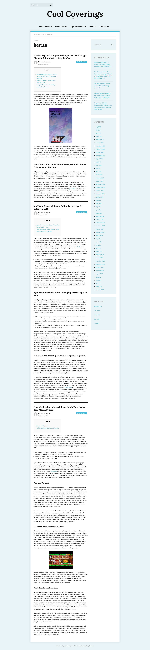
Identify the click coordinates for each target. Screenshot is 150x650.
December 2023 (100, 223)
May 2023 (98, 245)
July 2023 (98, 239)
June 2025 (98, 165)
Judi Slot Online (45, 26)
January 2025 (99, 181)
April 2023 (98, 248)
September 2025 (100, 155)
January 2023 (99, 258)
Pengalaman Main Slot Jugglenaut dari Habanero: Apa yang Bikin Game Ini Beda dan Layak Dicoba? (103, 106)
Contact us (104, 26)
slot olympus (68, 387)
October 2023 (99, 229)
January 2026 (99, 143)
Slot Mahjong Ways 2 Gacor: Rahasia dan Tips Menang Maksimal (102, 86)
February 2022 (100, 290)
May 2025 (98, 168)
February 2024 (100, 216)
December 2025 (100, 146)
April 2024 (98, 210)
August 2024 (99, 197)
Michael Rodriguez (44, 62)
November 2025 (100, 149)
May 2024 (98, 207)
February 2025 (100, 178)
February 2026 (100, 139)
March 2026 (99, 136)
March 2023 (99, 251)
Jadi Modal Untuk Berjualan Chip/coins (47, 428)
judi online (72, 189)
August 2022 (99, 274)
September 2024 (100, 194)
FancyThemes (89, 646)
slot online (54, 471)
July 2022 (98, 277)
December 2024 (100, 184)
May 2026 (98, 130)
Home (42, 34)
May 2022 (98, 280)
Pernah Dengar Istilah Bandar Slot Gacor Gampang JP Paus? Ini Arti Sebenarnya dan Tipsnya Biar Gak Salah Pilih (103, 75)
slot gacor (97, 315)
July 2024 (98, 200)
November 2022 (100, 264)
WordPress (74, 646)
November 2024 (100, 187)
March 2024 (99, 213)
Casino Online (61, 26)
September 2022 (100, 271)
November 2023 (100, 226)
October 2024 (99, 191)
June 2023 (98, 242)
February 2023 (100, 255)
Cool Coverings (75, 14)
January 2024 (99, 219)
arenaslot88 (76, 247)
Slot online (97, 319)
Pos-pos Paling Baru (42, 426)
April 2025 (98, 171)
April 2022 (98, 283)
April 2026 (98, 133)
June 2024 (98, 203)
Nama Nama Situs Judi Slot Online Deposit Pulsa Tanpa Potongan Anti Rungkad (46, 76)
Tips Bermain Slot (78, 26)
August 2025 (99, 159)
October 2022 (99, 267)
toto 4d (96, 323)
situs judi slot (98, 306)
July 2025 (98, 162)
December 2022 (100, 261)
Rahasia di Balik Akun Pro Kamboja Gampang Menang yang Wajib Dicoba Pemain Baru (103, 64)
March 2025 (99, 175)
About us (92, 26)
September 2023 (100, 232)
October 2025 (99, 152)
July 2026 (98, 127)
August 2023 (99, 235)
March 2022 (99, 287)
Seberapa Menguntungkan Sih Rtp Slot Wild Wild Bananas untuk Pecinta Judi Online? (102, 95)
